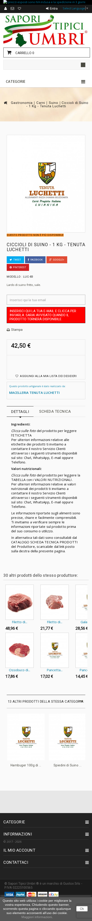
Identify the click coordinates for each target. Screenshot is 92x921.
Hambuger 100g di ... (25, 765)
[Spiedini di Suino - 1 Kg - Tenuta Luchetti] (67, 737)
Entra (54, 9)
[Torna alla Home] (5, 102)
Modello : (14, 276)
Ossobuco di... (19, 670)
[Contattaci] (13, 9)
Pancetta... (55, 670)
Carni (40, 103)
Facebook (36, 259)
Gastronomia (22, 103)
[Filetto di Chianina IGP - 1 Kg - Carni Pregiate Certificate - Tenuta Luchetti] (19, 602)
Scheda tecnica (55, 411)
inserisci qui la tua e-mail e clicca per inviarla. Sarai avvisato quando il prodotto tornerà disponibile (43, 315)
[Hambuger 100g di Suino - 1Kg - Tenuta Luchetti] (26, 737)
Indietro (4, 593)
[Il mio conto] (5, 9)
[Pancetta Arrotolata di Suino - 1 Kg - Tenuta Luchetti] (54, 650)
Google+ (58, 259)
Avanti (4, 689)
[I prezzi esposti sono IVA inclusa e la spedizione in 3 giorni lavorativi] (46, 2)
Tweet (16, 259)
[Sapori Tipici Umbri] (46, 30)
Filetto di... (19, 622)
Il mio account (19, 850)
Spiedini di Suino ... (68, 765)
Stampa (17, 329)
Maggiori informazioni (36, 917)
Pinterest (19, 267)
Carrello (24, 53)
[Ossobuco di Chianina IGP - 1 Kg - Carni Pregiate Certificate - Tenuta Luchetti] (19, 650)
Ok (82, 908)
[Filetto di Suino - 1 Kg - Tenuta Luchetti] (54, 602)
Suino (53, 103)
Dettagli (20, 411)
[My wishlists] (19, 9)
